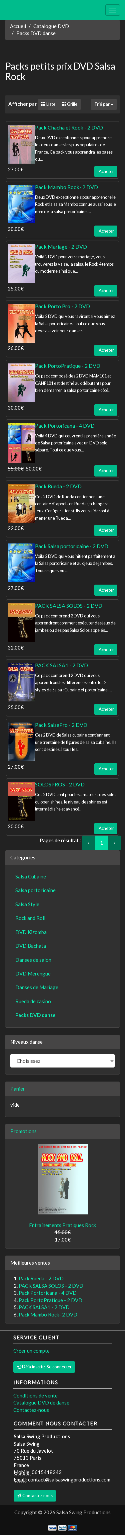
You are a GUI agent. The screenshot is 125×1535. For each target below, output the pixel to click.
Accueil (18, 26)
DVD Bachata (30, 946)
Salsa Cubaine (30, 876)
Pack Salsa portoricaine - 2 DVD (71, 546)
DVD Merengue (33, 973)
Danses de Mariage (36, 987)
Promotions (23, 1131)
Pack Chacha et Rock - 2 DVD (69, 127)
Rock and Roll (30, 918)
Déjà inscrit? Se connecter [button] (46, 1366)
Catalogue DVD (51, 26)
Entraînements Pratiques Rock (62, 1225)
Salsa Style (27, 904)
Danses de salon (33, 960)
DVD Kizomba (31, 932)
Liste (50, 104)
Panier (17, 1089)
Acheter (106, 171)
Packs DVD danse (36, 33)
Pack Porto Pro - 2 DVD (62, 306)
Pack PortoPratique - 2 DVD (67, 365)
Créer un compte (31, 1351)
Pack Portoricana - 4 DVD (65, 425)
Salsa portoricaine (35, 890)
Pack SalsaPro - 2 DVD (61, 724)
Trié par (102, 104)
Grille (71, 104)
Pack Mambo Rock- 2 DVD (66, 187)
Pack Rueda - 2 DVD (58, 486)
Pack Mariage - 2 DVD (61, 246)
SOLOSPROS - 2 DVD (60, 784)
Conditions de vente (35, 1395)
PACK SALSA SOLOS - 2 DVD (68, 605)
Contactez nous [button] (37, 1495)
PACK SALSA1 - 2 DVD (61, 665)
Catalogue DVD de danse (41, 1402)
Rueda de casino (33, 1001)
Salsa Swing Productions (83, 1512)
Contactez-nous (31, 1410)
